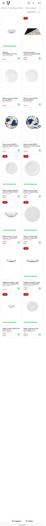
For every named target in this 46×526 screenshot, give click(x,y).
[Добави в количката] (18, 58)
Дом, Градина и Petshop (16, 7)
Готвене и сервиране (30, 7)
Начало (5, 7)
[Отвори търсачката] (29, 3)
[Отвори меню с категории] (3, 3)
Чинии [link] (40, 7)
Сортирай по (31, 12)
